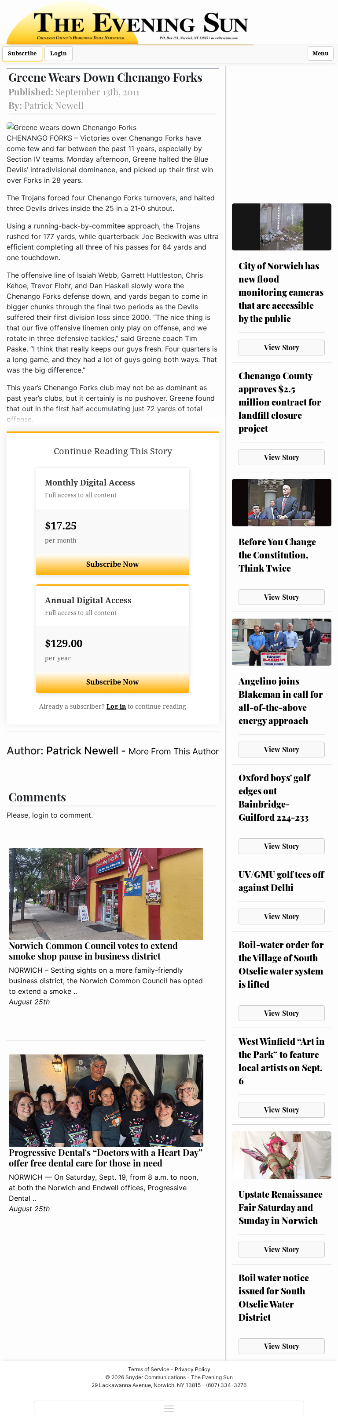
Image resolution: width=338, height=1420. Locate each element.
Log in (116, 706)
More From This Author (174, 751)
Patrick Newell (83, 750)
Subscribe (22, 53)
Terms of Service (148, 1369)
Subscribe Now (112, 564)
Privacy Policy (192, 1369)
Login (58, 53)
